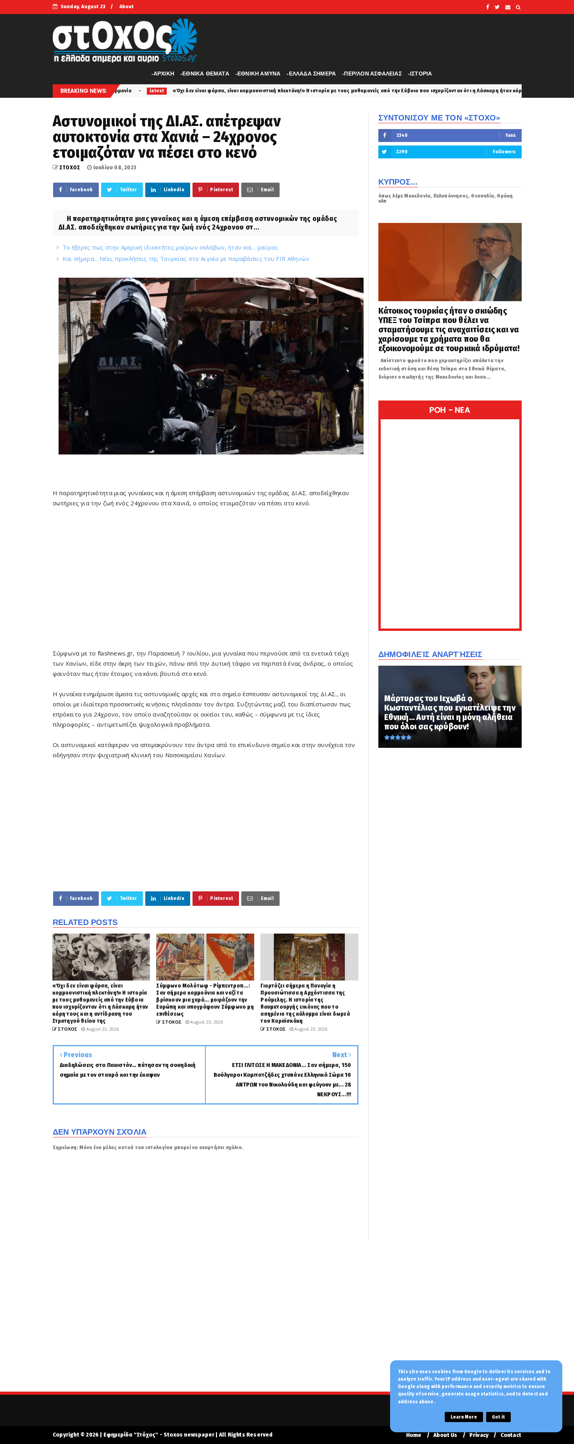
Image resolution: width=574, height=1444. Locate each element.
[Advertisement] (205, 583)
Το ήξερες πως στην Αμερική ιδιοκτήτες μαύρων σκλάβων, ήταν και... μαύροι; (170, 247)
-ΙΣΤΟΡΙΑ (420, 73)
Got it (498, 1417)
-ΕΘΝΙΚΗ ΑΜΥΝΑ (258, 73)
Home (414, 1435)
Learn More (464, 1417)
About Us (445, 1435)
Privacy (478, 1435)
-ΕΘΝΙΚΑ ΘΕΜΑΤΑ (204, 73)
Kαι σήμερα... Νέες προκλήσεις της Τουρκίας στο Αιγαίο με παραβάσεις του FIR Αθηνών (186, 258)
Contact (511, 1435)
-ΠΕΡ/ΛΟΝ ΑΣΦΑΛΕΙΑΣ (372, 73)
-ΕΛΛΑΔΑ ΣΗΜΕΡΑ (311, 73)
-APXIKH (163, 73)
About (126, 6)
